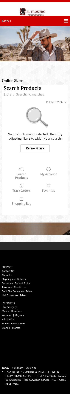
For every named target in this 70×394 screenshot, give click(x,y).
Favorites (48, 190)
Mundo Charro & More (13, 323)
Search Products (21, 176)
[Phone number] (6, 360)
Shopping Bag (21, 203)
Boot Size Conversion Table (17, 291)
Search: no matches (30, 94)
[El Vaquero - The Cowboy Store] (35, 9)
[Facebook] (33, 360)
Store (7, 94)
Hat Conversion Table (14, 295)
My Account (48, 174)
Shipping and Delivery (14, 279)
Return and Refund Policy (16, 283)
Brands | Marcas (11, 327)
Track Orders (22, 190)
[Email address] (15, 360)
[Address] (24, 360)
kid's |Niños (8, 319)
